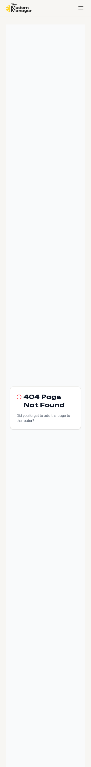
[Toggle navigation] (81, 8)
